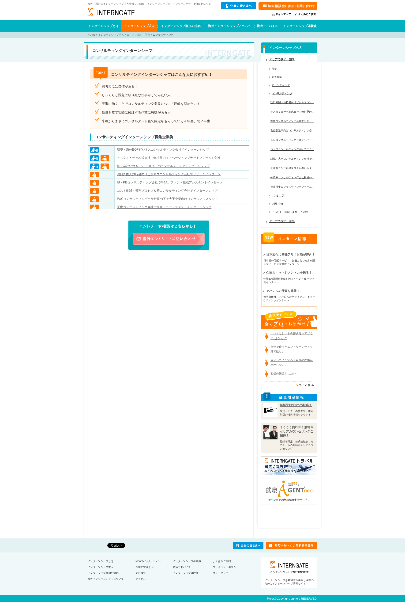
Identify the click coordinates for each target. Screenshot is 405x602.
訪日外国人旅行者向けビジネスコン (292, 102)
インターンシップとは (103, 26)
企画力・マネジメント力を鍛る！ (289, 272)
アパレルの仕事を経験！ (283, 291)
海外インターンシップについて (229, 26)
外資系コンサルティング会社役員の (292, 177)
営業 (274, 68)
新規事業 (277, 77)
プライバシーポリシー (226, 567)
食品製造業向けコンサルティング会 (292, 130)
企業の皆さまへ (144, 567)
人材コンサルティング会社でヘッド (292, 139)
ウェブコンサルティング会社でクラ (292, 149)
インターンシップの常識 (187, 561)
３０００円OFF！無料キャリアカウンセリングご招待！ (296, 431)
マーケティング (281, 85)
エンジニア (278, 195)
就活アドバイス (267, 26)
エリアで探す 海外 (282, 221)
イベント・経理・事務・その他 (290, 211)
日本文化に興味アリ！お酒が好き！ (290, 254)
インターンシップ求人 (139, 26)
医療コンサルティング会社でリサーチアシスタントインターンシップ (164, 207)
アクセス (140, 578)
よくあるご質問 (307, 14)
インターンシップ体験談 (300, 26)
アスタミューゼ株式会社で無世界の (292, 111)
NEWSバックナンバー (148, 561)
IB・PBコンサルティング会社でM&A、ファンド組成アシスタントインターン (169, 182)
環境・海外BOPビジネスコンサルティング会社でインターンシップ (163, 149)
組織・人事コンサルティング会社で (292, 158)
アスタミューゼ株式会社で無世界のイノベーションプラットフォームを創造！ (170, 158)
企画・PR (277, 203)
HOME (91, 34)
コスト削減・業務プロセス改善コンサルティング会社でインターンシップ (167, 190)
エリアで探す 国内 (138, 34)
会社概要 (140, 573)
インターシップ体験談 (186, 573)
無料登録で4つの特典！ (296, 405)
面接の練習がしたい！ (284, 373)
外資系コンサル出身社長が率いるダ (292, 168)
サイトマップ (283, 14)
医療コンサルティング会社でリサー (292, 121)
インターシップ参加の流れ (103, 573)
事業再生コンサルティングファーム (292, 186)
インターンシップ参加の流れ (181, 26)
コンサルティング (282, 93)
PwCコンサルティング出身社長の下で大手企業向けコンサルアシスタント (167, 199)
